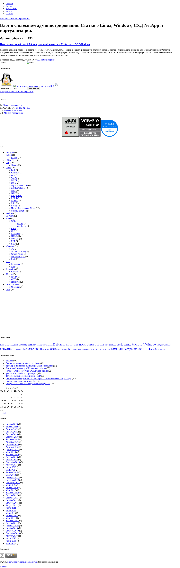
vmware (64, 349)
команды (117, 349)
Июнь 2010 (11, 541)
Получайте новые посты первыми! (16, 91)
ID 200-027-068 (23, 108)
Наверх (3, 566)
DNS (13, 183)
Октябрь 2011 (12, 503)
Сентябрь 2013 (13, 462)
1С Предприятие (6, 345)
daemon (50, 345)
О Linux (15, 287)
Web (8, 218)
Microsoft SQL (18, 256)
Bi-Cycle (10, 152)
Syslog (14, 205)
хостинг (162, 349)
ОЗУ (13, 279)
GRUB (76, 345)
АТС (8, 261)
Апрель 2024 (12, 426)
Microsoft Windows (145, 344)
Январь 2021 (12, 432)
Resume (9, 6)
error (71, 345)
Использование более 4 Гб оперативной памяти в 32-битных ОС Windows (45, 44)
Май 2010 (10, 543)
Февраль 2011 (12, 520)
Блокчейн (10, 269)
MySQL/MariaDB (19, 185)
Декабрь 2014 (12, 449)
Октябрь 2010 (12, 531)
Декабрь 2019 (12, 437)
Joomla (20, 223)
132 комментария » (46, 60)
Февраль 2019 (12, 439)
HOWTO (10, 160)
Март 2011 (11, 518)
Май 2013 (10, 470)
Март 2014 (11, 452)
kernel (114, 345)
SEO (13, 244)
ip (93, 345)
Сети (8, 289)
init (90, 345)
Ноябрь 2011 (12, 500)
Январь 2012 (12, 495)
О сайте (9, 13)
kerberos (108, 345)
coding (9, 155)
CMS (13, 221)
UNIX (53, 348)
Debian (58, 344)
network (5, 349)
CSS (13, 231)
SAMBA (15, 198)
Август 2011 (11, 505)
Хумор (14, 165)
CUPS (14, 178)
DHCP (14, 180)
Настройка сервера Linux (23, 208)
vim (58, 349)
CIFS (34, 345)
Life (7, 162)
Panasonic (15, 264)
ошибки (154, 349)
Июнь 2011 (11, 510)
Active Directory (18, 251)
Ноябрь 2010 (12, 528)
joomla (102, 345)
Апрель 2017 (12, 442)
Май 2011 (10, 513)
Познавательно (13, 284)
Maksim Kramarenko (12, 105)
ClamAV (15, 172)
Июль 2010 (11, 538)
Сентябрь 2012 (13, 482)
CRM (13, 228)
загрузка (106, 349)
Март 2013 (11, 475)
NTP (13, 193)
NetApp (9, 213)
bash (13, 170)
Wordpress (21, 226)
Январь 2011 (12, 523)
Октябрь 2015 (12, 444)
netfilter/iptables (18, 188)
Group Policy (17, 254)
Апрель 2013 (12, 472)
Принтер (15, 282)
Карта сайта (11, 8)
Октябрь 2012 (12, 480)
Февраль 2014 (12, 454)
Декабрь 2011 (12, 498)
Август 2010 (12, 536)
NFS (13, 190)
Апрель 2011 (12, 515)
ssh (43, 349)
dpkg (67, 345)
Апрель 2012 (12, 487)
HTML (14, 236)
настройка (130, 349)
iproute (97, 345)
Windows (10, 246)
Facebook (15, 233)
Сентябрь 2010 (13, 533)
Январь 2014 (12, 457)
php (24, 349)
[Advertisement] (23, 313)
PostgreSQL (16, 195)
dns (64, 345)
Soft (13, 259)
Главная (9, 3)
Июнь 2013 (11, 467)
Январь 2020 (12, 434)
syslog (47, 349)
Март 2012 (11, 490)
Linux (8, 167)
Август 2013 (12, 465)
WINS (75, 349)
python (14, 157)
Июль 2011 (11, 508)
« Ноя (2, 413)
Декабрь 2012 (12, 477)
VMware (10, 216)
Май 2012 (10, 485)
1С (12, 249)
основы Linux (17, 211)
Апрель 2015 (12, 447)
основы (144, 348)
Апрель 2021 (12, 429)
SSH (13, 203)
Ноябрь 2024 (12, 424)
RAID (14, 277)
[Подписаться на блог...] (6, 86)
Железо (9, 274)
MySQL (15, 238)
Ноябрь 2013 (12, 459)
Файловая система (93, 349)
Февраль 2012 (12, 492)
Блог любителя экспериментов (15, 18)
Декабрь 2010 (12, 525)
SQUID (14, 200)
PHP (13, 241)
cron (13, 175)
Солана (14, 271)
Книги (9, 11)
